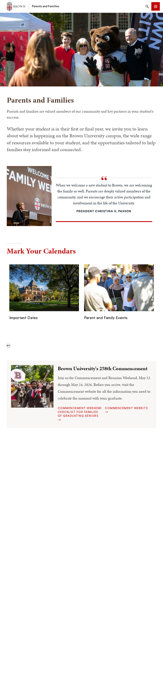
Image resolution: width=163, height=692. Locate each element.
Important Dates (23, 318)
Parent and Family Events (106, 318)
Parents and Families (45, 6)
